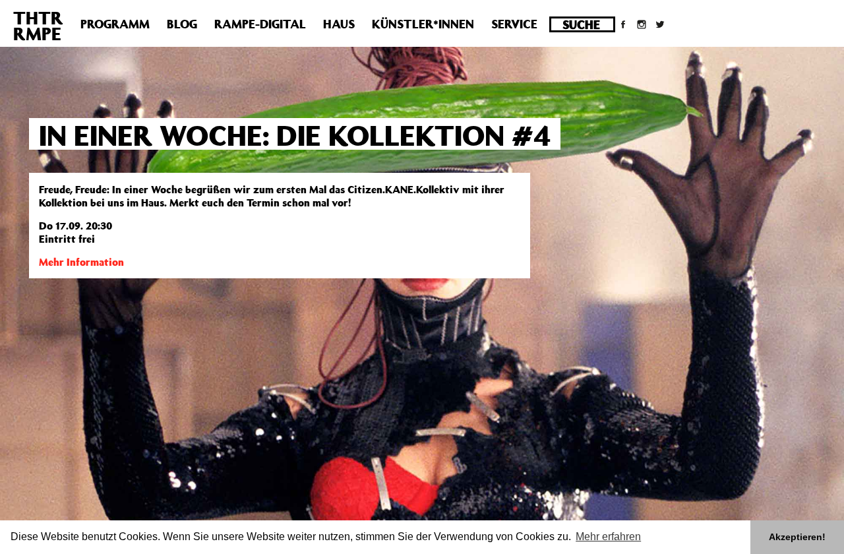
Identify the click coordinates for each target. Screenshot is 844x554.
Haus (339, 24)
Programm (115, 24)
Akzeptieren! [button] (797, 537)
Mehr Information (81, 261)
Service (514, 24)
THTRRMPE (38, 25)
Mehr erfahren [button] (608, 536)
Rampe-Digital (260, 24)
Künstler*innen (423, 24)
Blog (182, 24)
